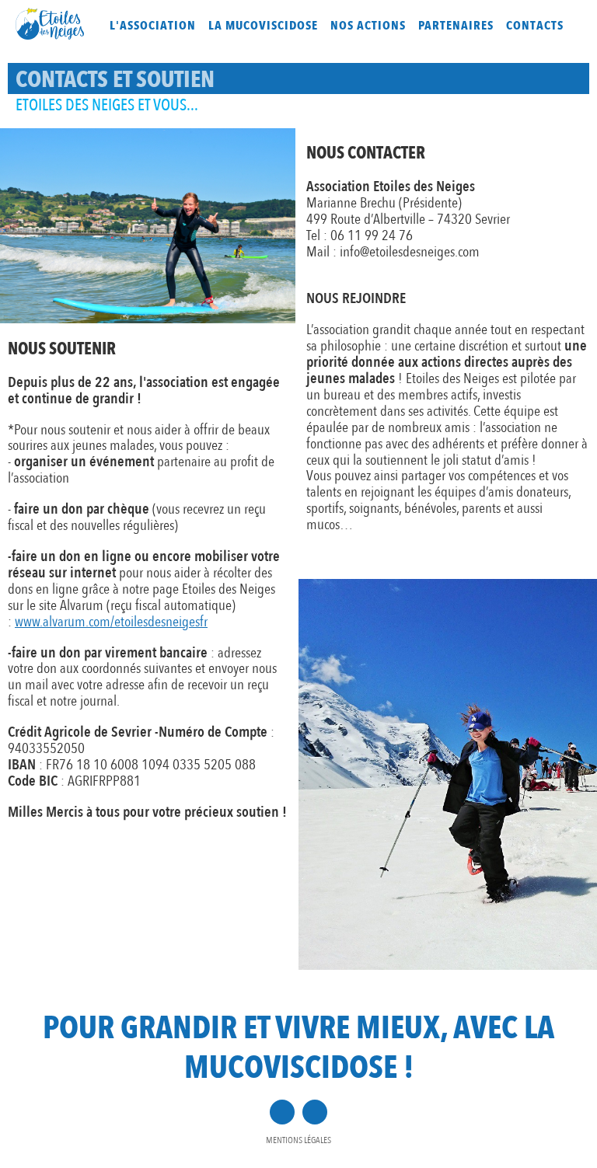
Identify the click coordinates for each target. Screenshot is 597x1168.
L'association (153, 25)
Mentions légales (298, 1140)
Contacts (535, 25)
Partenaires (456, 25)
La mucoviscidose (263, 25)
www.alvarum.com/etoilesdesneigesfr (111, 622)
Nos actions (368, 25)
